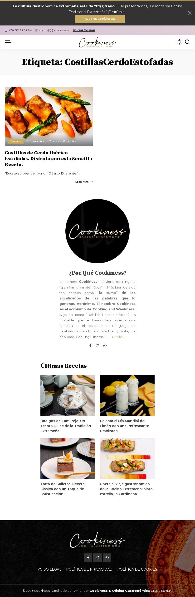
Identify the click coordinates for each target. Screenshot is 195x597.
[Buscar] (187, 42)
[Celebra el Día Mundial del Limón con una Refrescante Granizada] (127, 395)
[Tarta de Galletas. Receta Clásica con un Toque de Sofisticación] (67, 458)
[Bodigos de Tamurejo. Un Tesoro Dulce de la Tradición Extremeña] (67, 395)
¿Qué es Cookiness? (99, 18)
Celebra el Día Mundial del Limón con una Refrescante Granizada (124, 426)
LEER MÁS (82, 181)
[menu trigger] (9, 42)
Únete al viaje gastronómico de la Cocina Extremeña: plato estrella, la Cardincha (126, 489)
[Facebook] (90, 346)
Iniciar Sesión (84, 30)
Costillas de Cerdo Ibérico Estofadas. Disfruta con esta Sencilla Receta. (48, 159)
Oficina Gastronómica (131, 590)
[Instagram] (97, 346)
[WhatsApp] (104, 346)
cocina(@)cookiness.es (54, 30)
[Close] (189, 13)
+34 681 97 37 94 (20, 30)
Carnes (15, 141)
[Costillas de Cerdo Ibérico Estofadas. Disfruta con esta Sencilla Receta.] (49, 116)
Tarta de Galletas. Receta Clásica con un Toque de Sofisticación (62, 489)
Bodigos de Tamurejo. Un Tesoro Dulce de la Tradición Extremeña (65, 426)
